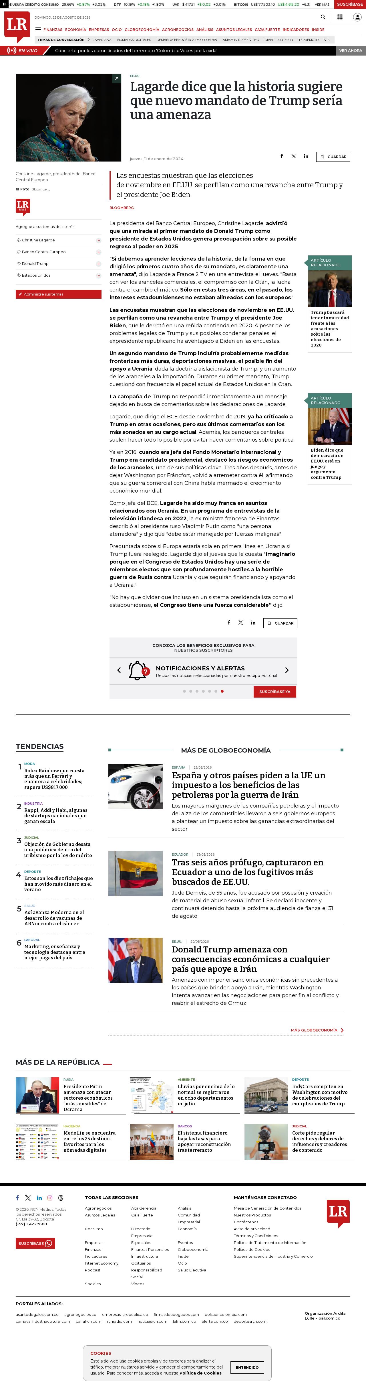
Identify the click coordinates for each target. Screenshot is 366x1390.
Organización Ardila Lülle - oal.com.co (325, 1315)
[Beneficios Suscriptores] (340, 17)
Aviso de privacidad (252, 1228)
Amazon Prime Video (241, 40)
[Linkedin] (306, 156)
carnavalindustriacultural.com (43, 1321)
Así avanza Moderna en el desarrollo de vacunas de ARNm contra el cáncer (54, 918)
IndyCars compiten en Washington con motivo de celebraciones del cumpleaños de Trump (320, 1095)
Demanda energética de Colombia (187, 40)
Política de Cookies (201, 1373)
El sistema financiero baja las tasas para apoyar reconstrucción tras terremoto (204, 1141)
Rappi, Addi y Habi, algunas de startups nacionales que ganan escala (55, 816)
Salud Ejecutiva (192, 1270)
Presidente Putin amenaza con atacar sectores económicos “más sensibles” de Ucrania (88, 1098)
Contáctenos (246, 1222)
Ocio (182, 1263)
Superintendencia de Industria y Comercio (273, 1256)
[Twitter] (293, 156)
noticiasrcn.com (152, 1321)
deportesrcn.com (250, 1321)
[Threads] (63, 1199)
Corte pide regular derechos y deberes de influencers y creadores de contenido (319, 1141)
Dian (269, 40)
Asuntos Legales (100, 1215)
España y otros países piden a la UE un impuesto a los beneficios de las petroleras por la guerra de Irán (249, 785)
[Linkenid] (41, 1199)
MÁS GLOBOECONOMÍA (314, 1030)
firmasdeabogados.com (176, 1314)
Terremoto (309, 40)
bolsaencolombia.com (226, 1314)
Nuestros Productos (252, 1215)
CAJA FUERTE (267, 29)
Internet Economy (101, 1263)
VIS (326, 40)
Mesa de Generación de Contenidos (267, 1208)
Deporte (32, 872)
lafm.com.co (184, 1321)
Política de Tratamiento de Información (270, 1242)
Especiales (141, 1242)
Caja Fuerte (142, 1215)
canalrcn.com (88, 1321)
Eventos (185, 1242)
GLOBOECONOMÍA (142, 29)
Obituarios (141, 1263)
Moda (29, 764)
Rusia (68, 1080)
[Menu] (39, 29)
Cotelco (286, 40)
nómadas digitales (134, 40)
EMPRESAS (99, 29)
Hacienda (71, 1126)
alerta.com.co (215, 1321)
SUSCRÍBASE (350, 4)
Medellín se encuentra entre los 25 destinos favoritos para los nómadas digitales (89, 1141)
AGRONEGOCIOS (178, 29)
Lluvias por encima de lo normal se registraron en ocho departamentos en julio (206, 1095)
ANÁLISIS (204, 29)
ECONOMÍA (75, 29)
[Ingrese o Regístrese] (357, 17)
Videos (137, 1283)
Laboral (32, 940)
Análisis (184, 1208)
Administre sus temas (43, 294)
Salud (29, 906)
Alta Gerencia (143, 1208)
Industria (33, 804)
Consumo (94, 1228)
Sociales (93, 1283)
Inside (183, 1256)
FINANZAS (52, 29)
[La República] (17, 27)
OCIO (117, 29)
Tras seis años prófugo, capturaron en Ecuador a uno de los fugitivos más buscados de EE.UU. (248, 872)
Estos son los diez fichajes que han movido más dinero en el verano (58, 884)
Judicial (31, 838)
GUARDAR (337, 157)
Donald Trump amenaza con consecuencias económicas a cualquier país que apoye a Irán (251, 959)
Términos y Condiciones (256, 1235)
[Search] (323, 17)
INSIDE (318, 29)
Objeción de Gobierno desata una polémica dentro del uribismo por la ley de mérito (58, 850)
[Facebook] (282, 156)
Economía (187, 1228)
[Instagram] (52, 1199)
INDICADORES (296, 29)
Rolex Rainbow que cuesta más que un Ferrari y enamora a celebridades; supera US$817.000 (54, 779)
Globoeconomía (193, 1249)
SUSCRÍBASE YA (275, 691)
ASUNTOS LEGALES (234, 29)
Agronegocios (98, 1208)
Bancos (185, 1126)
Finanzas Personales (150, 1249)
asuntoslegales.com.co (37, 1314)
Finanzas (93, 1249)
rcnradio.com (119, 1321)
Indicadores (96, 1256)
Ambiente (186, 1080)
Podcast (92, 1270)
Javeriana (102, 40)
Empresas (94, 1242)
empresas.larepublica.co (125, 1314)
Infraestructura (144, 1256)
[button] (117, 671)
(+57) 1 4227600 (31, 1224)
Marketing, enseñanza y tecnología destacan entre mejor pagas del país (54, 952)
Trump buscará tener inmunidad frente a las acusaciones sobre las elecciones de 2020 (330, 329)
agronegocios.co (80, 1314)
